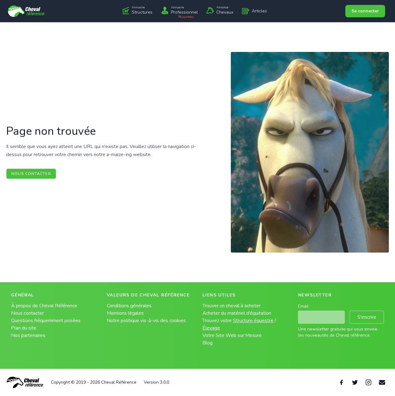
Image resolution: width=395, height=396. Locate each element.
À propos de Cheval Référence (44, 305)
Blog (207, 342)
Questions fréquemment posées (46, 320)
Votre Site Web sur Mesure (232, 335)
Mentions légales (125, 313)
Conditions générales (129, 305)
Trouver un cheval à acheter (231, 305)
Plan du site (23, 328)
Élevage (211, 328)
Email (303, 306)
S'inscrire (366, 317)
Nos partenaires (28, 335)
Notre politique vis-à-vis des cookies (146, 320)
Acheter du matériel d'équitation (236, 313)
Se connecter (365, 11)
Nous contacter (31, 173)
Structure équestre (253, 320)
